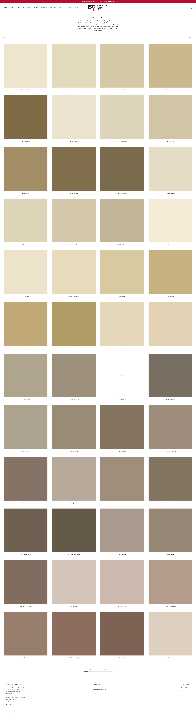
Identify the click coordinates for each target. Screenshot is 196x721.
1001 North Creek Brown (74, 554)
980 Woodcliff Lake (170, 399)
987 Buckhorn (122, 451)
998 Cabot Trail (122, 503)
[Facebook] (6, 705)
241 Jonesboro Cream (74, 244)
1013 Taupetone (25, 658)
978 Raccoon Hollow (74, 399)
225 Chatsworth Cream (25, 90)
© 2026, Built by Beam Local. (12, 716)
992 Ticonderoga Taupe (170, 451)
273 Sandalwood (74, 348)
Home (5, 7)
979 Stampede (122, 399)
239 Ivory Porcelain (170, 193)
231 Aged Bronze (26, 141)
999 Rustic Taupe (170, 503)
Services (69, 7)
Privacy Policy (184, 687)
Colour (12, 7)
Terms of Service (185, 690)
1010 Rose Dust (74, 606)
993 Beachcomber (25, 503)
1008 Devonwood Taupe (26, 606)
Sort (190, 37)
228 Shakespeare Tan (170, 90)
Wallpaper (35, 7)
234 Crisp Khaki (170, 141)
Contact (77, 7)
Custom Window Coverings (57, 7)
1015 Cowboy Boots (122, 658)
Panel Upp (44, 7)
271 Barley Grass (170, 296)
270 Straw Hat (122, 296)
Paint (18, 7)
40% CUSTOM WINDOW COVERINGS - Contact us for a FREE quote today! (98, 1)
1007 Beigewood (170, 554)
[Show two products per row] (3, 37)
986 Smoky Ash (74, 451)
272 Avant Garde (26, 348)
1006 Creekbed (122, 554)
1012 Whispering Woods (170, 606)
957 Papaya (122, 348)
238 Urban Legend (122, 193)
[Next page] (110, 670)
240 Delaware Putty (25, 244)
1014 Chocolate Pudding (74, 658)
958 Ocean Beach (170, 348)
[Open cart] (191, 8)
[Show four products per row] (5, 37)
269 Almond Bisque (74, 296)
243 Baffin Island (122, 244)
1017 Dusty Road (170, 658)
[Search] (188, 7)
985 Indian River (26, 451)
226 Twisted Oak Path (74, 90)
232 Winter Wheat (74, 141)
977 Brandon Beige (25, 399)
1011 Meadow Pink (122, 606)
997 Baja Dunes (74, 503)
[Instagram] (10, 705)
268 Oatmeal (26, 296)
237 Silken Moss (74, 193)
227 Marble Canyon (122, 90)
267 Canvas (170, 244)
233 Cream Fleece (122, 141)
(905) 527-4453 (10, 701)
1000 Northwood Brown (25, 554)
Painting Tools (26, 7)
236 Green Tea (25, 193)
